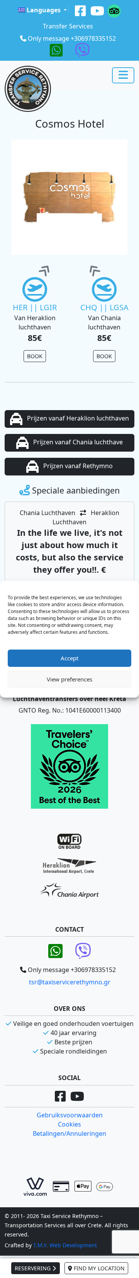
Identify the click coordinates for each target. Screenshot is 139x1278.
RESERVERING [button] (33, 1268)
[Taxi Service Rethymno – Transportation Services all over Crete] (28, 89)
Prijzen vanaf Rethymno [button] (77, 466)
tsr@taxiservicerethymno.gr (69, 982)
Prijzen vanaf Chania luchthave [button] (77, 442)
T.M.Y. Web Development (65, 1245)
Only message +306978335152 (72, 38)
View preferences (69, 679)
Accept (69, 658)
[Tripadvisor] (114, 10)
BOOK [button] (34, 356)
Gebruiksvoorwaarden (70, 1115)
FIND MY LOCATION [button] (98, 1268)
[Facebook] (80, 10)
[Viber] (82, 49)
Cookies (69, 1124)
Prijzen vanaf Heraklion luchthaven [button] (77, 418)
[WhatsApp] (56, 49)
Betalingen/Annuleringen (69, 1133)
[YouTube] (97, 10)
